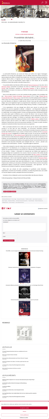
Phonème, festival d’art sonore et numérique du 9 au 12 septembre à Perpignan (24, 267)
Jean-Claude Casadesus (28, 88)
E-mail (4, 236)
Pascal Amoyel (26, 96)
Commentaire (6, 222)
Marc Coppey (17, 98)
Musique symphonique (29, 34)
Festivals (17, 34)
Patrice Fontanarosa (33, 85)
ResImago (6, 323)
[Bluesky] (8, 208)
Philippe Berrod (43, 96)
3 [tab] (10, 19)
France (5, 191)
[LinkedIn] (3, 208)
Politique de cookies (24, 417)
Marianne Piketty (6, 86)
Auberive (14, 191)
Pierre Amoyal (8, 96)
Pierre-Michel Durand (19, 135)
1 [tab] (7, 19)
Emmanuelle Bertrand (7, 98)
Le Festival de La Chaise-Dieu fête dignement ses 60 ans (13, 396)
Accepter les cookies (24, 407)
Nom (4, 232)
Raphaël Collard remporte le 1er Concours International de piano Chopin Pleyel (18, 379)
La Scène (21, 34)
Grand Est (9, 191)
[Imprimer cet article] (38, 208)
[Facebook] (4, 208)
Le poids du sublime (6, 386)
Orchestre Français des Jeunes (22, 200)
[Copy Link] (10, 208)
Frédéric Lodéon (35, 119)
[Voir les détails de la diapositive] (24, 11)
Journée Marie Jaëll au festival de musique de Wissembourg (14, 383)
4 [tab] (11, 19)
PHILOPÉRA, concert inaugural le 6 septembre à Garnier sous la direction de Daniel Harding (24, 250)
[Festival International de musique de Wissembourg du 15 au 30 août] (24, 308)
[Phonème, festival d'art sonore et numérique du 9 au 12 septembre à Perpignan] (24, 276)
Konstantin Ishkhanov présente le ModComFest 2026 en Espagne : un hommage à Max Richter (24, 285)
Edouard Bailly (28, 40)
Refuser (24, 411)
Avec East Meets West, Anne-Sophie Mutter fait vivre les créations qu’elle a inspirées (19, 393)
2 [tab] (8, 19)
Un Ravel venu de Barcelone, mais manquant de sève (13, 389)
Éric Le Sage (14, 199)
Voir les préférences (24, 414)
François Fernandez (17, 96)
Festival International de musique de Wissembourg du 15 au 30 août (24, 299)
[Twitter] (6, 208)
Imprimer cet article (43, 208)
